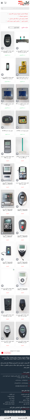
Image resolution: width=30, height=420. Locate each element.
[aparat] (5, 412)
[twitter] (22, 412)
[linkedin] (11, 412)
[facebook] (24, 412)
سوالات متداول (26, 400)
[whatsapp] (16, 412)
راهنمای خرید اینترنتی (9, 402)
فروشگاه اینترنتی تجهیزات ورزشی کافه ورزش (18, 14)
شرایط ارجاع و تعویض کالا (8, 404)
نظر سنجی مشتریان (25, 394)
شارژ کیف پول (26, 404)
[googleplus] (8, 412)
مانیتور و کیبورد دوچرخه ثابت (13, 21)
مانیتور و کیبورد (24, 21)
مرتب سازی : (24, 27)
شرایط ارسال (11, 398)
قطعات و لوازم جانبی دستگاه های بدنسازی (19, 19)
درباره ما (27, 398)
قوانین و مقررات (26, 396)
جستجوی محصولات (23, 16)
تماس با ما (12, 400)
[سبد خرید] (5, 2)
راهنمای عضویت (10, 396)
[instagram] (19, 412)
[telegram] (14, 412)
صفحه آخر (8, 353)
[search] (2, 8)
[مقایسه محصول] (17, 48)
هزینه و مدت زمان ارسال (24, 402)
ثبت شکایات (11, 394)
